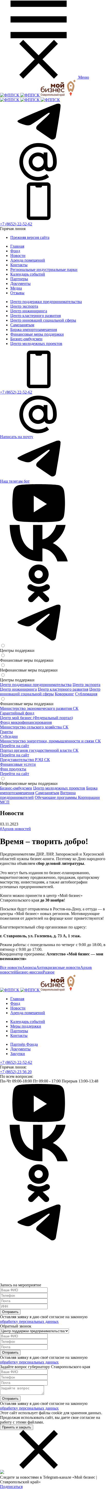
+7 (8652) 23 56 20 (16, 1072)
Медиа (16, 288)
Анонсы (29, 967)
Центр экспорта (24, 306)
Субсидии (9, 736)
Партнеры (19, 279)
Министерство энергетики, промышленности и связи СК (50, 741)
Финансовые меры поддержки (37, 334)
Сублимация (86, 694)
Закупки (17, 1053)
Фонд (15, 251)
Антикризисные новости (58, 967)
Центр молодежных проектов (36, 343)
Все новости (11, 967)
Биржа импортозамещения (33, 329)
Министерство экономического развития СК (39, 708)
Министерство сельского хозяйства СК (34, 727)
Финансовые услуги (18, 764)
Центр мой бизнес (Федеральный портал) (36, 718)
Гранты (6, 731)
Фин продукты (13, 769)
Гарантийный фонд (17, 713)
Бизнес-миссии (29, 972)
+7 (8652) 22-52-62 (16, 224)
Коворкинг (64, 694)
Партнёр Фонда (24, 1044)
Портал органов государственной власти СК (39, 750)
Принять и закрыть (16, 1427)
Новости (17, 255)
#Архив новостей (15, 829)
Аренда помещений (27, 260)
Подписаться (11, 1486)
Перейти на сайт (14, 745)
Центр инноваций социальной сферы (43, 320)
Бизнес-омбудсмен (26, 339)
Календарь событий (27, 274)
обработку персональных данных (29, 1321)
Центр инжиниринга (28, 311)
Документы (20, 283)
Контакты (19, 265)
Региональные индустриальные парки (43, 269)
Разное (49, 972)
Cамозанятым (22, 325)
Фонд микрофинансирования (26, 722)
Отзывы (17, 293)
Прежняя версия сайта (29, 237)
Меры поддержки (25, 1026)
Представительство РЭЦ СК (25, 759)
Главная (17, 246)
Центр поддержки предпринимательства (46, 301)
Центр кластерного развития (35, 315)
